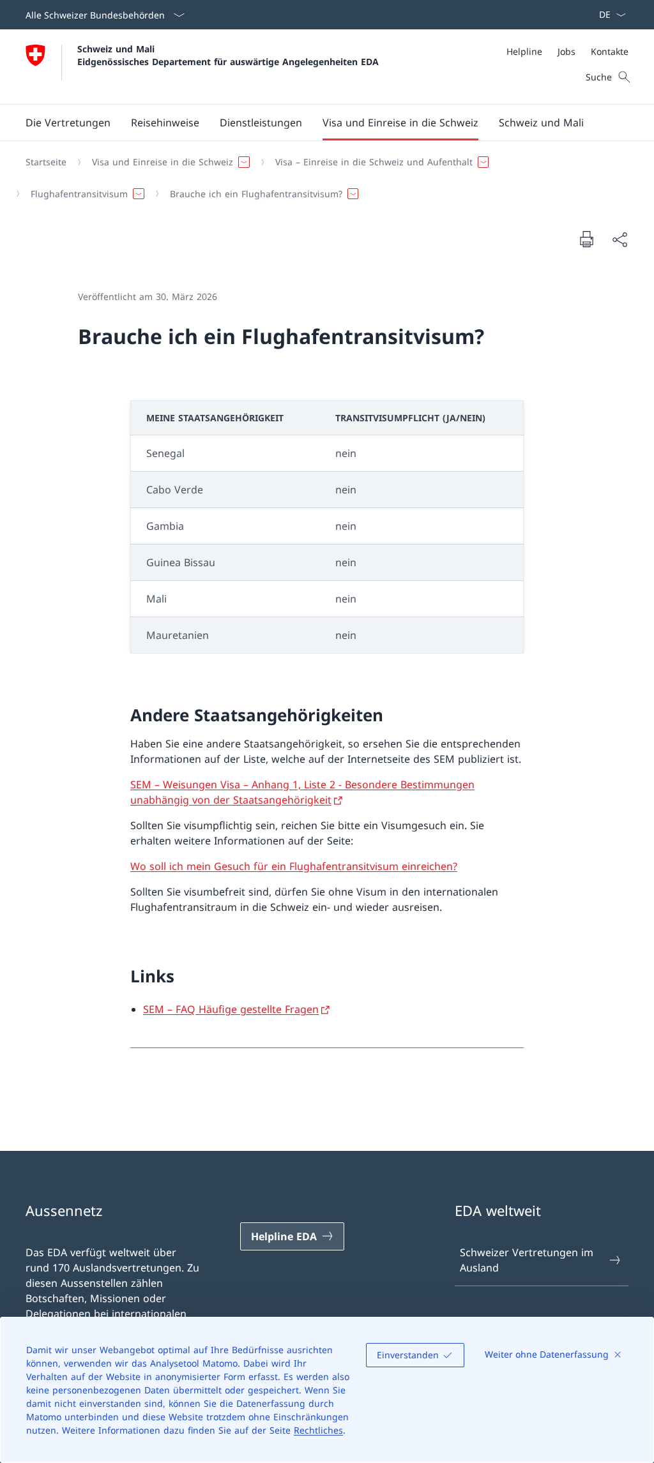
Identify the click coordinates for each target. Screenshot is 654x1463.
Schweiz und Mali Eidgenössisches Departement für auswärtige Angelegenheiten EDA (228, 55)
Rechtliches (318, 1430)
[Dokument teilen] (619, 239)
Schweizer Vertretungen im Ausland (526, 1260)
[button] (68, 122)
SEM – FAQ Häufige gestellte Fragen (231, 1009)
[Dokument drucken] (586, 239)
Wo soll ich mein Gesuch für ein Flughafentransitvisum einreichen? (293, 866)
